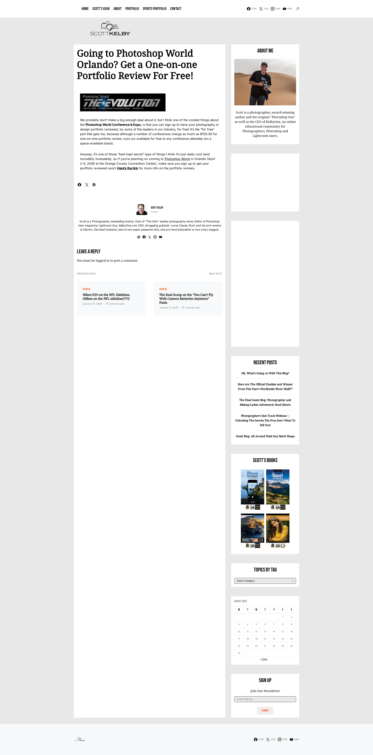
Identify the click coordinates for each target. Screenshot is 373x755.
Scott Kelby (157, 208)
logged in (102, 260)
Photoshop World (177, 159)
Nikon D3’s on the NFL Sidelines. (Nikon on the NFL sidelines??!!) (106, 297)
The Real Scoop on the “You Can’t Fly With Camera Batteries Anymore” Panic (186, 298)
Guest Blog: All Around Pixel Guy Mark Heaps (265, 436)
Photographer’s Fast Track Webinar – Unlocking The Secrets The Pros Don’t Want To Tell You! (265, 420)
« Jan (263, 659)
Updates (86, 289)
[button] (297, 8)
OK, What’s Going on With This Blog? (265, 373)
